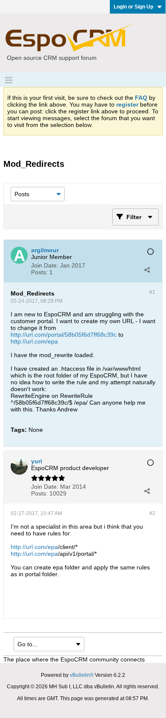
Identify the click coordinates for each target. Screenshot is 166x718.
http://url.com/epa (34, 341)
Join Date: (44, 265)
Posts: (39, 272)
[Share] (146, 270)
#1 (152, 292)
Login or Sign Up (133, 7)
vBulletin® (82, 675)
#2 (152, 513)
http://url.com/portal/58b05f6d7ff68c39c (64, 334)
